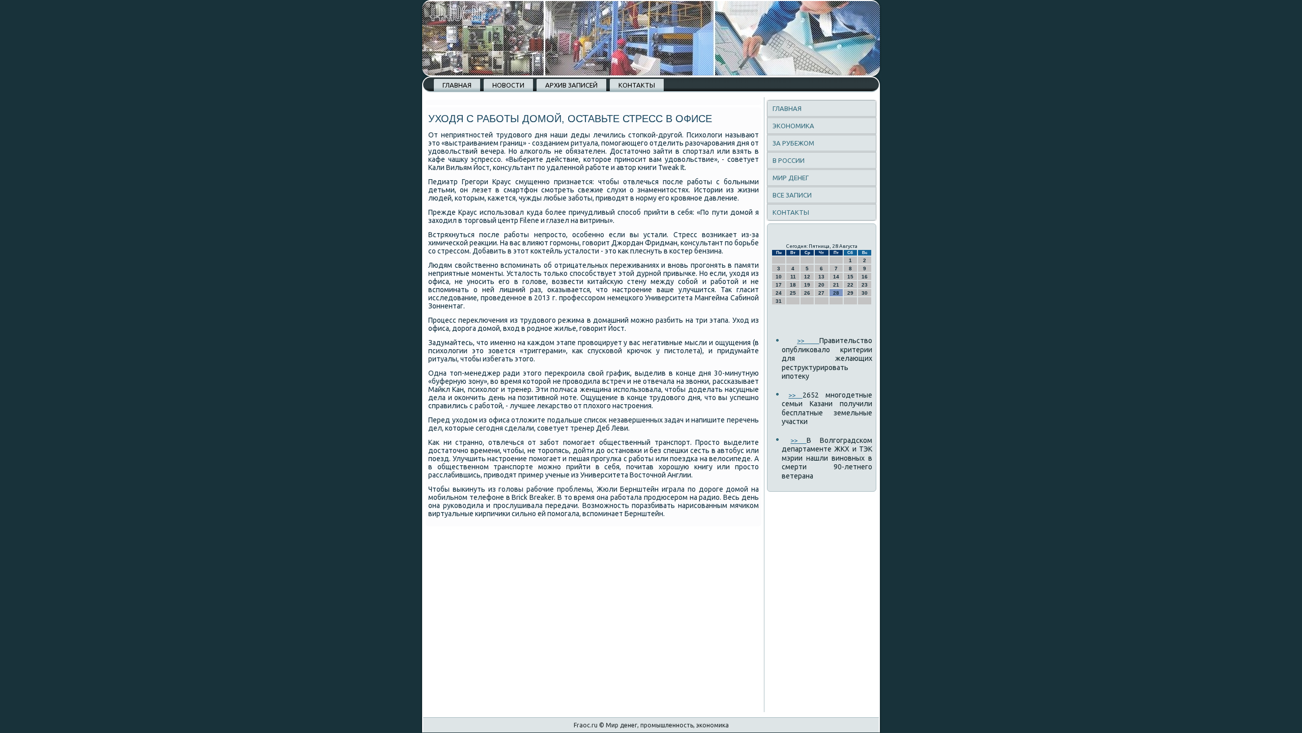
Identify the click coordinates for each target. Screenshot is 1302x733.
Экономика (793, 125)
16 (865, 276)
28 (836, 293)
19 (807, 285)
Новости (508, 85)
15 (850, 276)
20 (821, 285)
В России (789, 160)
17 (779, 285)
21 (836, 285)
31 (779, 301)
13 (821, 276)
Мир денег (791, 177)
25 (793, 293)
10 (779, 276)
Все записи (792, 195)
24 (779, 293)
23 (865, 285)
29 (850, 293)
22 (850, 285)
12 (807, 276)
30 (865, 293)
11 (793, 276)
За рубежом (793, 143)
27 (821, 293)
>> (808, 340)
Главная (456, 85)
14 (836, 276)
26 (807, 293)
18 (793, 285)
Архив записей (571, 85)
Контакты (636, 85)
